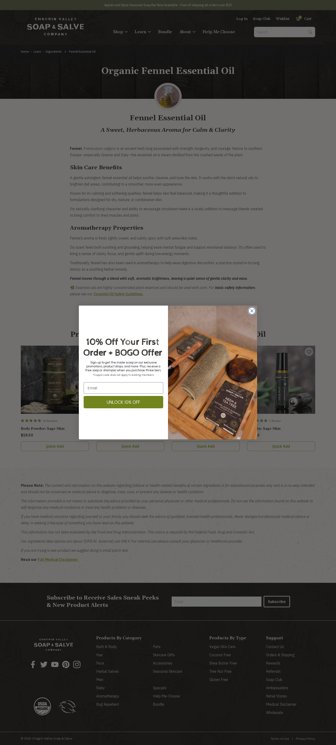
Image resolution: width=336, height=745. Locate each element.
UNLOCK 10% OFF (123, 402)
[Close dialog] (251, 310)
